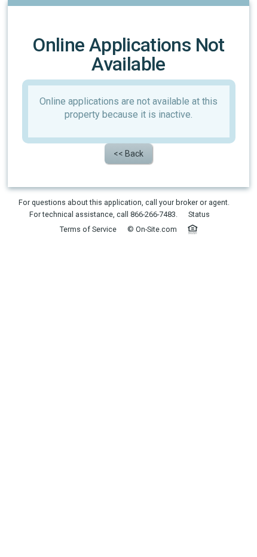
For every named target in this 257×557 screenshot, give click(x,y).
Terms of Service (88, 229)
